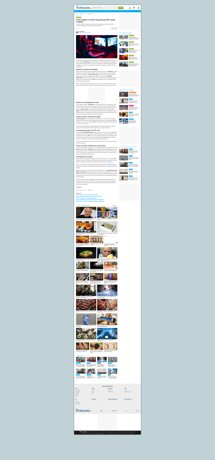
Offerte (76, 396)
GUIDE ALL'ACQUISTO (108, 11)
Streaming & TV (78, 402)
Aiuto (103, 433)
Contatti (137, 410)
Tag (126, 410)
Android (93, 390)
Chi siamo (82, 433)
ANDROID (81, 11)
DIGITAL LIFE (131, 105)
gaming (88, 170)
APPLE (86, 11)
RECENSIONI (121, 11)
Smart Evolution (111, 391)
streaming (110, 162)
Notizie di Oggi (77, 390)
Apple (93, 391)
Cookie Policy (93, 433)
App (92, 393)
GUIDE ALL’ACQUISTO (132, 92)
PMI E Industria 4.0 (128, 399)
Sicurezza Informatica (112, 399)
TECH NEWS (78, 363)
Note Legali (86, 433)
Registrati (130, 8)
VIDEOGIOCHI (78, 17)
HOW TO (101, 11)
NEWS (77, 11)
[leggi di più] (116, 32)
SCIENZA (99, 363)
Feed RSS (101, 410)
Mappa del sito (114, 410)
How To (125, 390)
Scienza (76, 394)
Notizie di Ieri (77, 391)
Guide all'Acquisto (127, 391)
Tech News (77, 393)
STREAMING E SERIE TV (94, 11)
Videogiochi (79, 187)
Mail (134, 8)
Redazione (94, 399)
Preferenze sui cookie (99, 433)
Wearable (109, 390)
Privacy (90, 433)
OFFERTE (115, 11)
